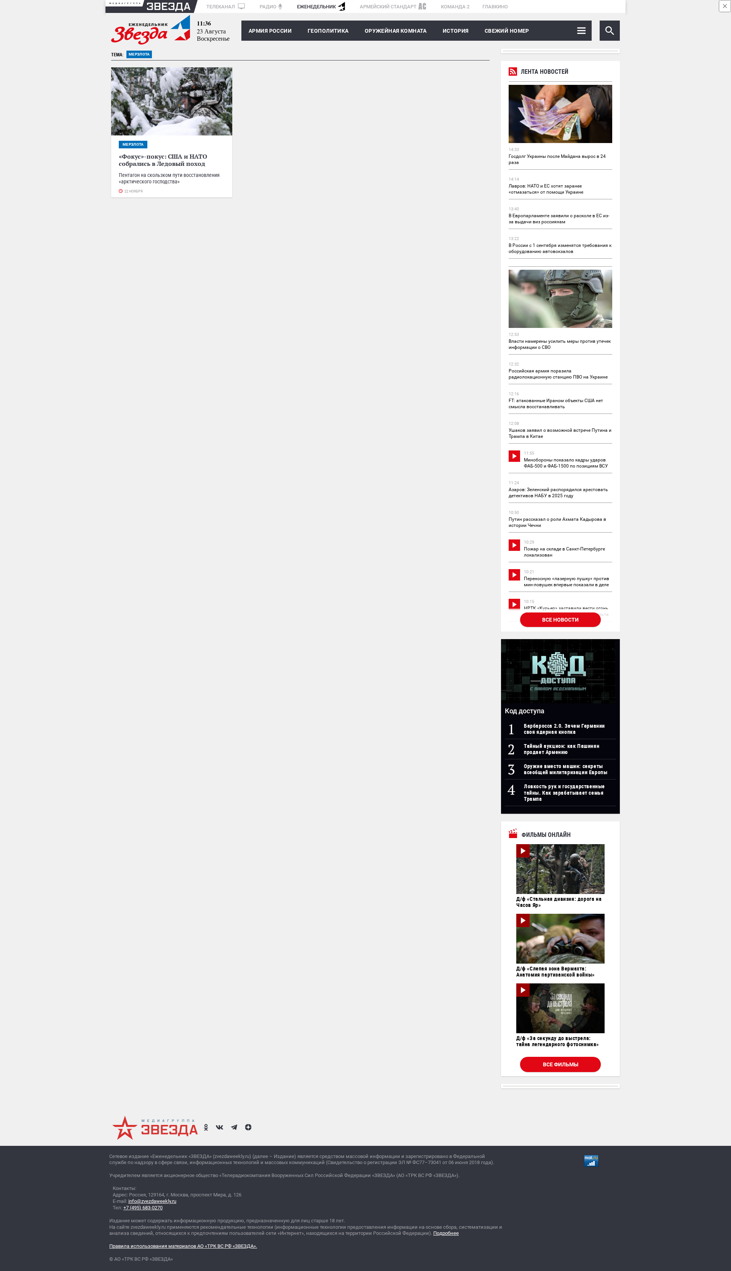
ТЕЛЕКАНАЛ (221, 7)
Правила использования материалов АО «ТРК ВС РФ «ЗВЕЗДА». (183, 1246)
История (456, 31)
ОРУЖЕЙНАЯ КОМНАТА (396, 31)
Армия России (270, 31)
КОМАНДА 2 (455, 7)
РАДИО (268, 7)
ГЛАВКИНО (495, 7)
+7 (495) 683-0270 (143, 1208)
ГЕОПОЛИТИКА (328, 31)
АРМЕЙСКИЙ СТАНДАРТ (388, 7)
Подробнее (446, 1233)
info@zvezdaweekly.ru (152, 1201)
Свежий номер (507, 31)
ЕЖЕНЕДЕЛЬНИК (316, 7)
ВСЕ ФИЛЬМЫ (560, 1064)
